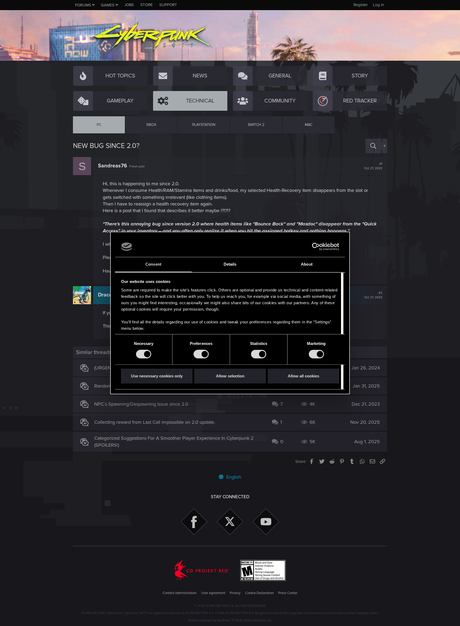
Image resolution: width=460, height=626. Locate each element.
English (233, 477)
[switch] (201, 354)
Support (168, 4)
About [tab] (307, 264)
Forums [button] (83, 5)
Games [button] (107, 5)
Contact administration (179, 593)
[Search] (373, 146)
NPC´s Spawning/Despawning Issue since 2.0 (141, 404)
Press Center (287, 593)
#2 (373, 295)
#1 (373, 166)
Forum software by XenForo (230, 620)
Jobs (129, 4)
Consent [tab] (153, 264)
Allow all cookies (303, 376)
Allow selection (230, 376)
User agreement (213, 593)
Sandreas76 (112, 166)
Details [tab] (230, 264)
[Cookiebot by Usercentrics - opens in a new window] (316, 247)
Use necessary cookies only (157, 376)
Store (146, 4)
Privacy (235, 593)
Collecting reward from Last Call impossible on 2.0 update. (154, 422)
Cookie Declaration (259, 593)
